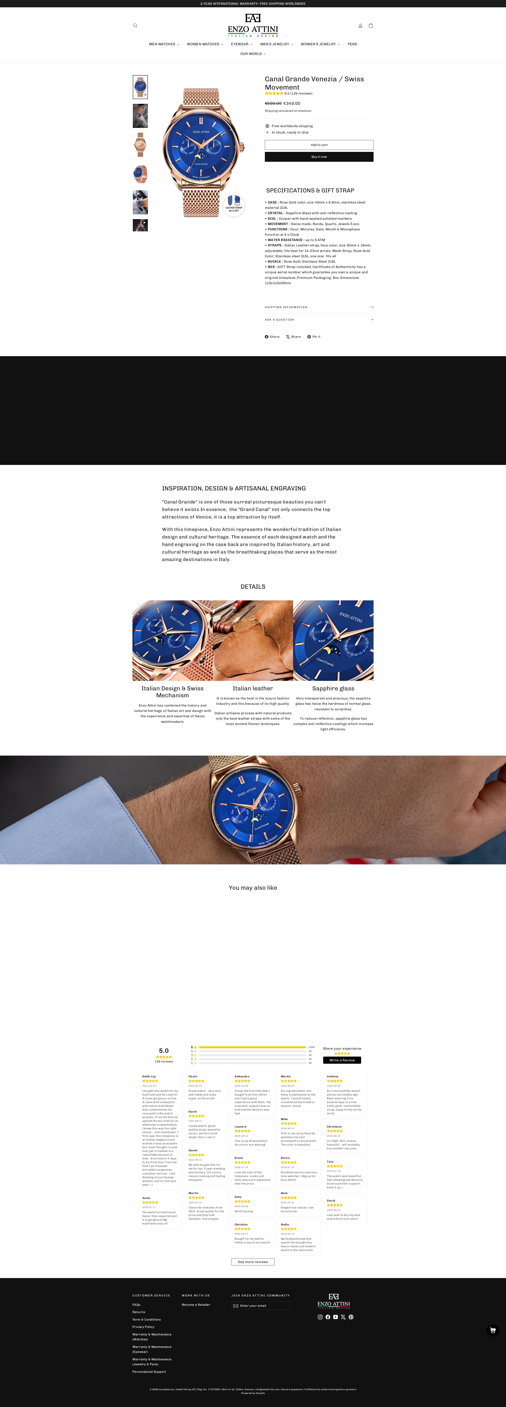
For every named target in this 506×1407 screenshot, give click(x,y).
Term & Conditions (146, 1319)
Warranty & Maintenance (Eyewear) (151, 1349)
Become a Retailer (196, 1305)
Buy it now (319, 157)
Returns (138, 1312)
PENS (352, 44)
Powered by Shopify (253, 1393)
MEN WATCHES (162, 44)
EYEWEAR (240, 44)
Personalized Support (149, 1372)
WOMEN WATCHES (203, 44)
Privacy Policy (143, 1327)
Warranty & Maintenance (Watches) (151, 1336)
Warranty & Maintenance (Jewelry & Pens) (151, 1361)
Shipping (271, 111)
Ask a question (279, 319)
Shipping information (286, 307)
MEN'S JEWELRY (275, 44)
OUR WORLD (251, 54)
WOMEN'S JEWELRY (319, 44)
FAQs (136, 1305)
